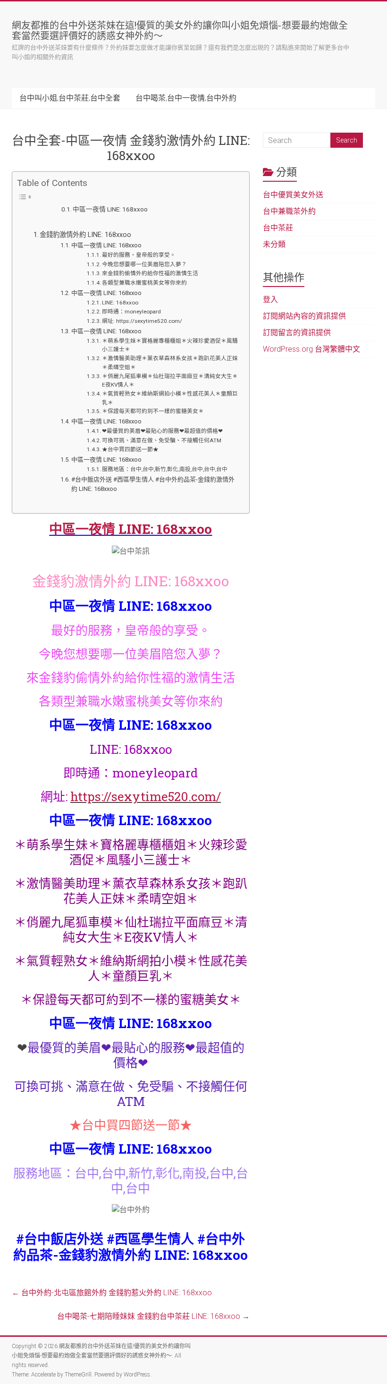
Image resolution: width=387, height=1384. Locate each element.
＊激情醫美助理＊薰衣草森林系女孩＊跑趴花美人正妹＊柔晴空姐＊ (170, 363)
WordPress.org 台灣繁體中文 (311, 349)
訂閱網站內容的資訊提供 (304, 316)
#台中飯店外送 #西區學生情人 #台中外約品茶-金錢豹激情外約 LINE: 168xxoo (153, 484)
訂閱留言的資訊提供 (297, 332)
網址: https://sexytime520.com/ (142, 321)
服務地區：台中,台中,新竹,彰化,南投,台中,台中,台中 (164, 469)
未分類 (274, 244)
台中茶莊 (278, 227)
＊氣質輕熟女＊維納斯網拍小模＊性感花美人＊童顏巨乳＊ (170, 398)
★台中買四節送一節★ (130, 449)
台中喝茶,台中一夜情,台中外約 (185, 97)
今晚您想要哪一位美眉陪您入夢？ (144, 264)
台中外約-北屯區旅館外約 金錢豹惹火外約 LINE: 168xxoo (112, 1292)
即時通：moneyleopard (131, 311)
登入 (270, 299)
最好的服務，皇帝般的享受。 (139, 255)
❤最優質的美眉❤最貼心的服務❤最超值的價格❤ (162, 431)
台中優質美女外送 (293, 194)
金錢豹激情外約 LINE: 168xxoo (85, 235)
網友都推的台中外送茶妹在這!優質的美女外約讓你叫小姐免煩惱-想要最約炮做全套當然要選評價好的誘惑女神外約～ (180, 30)
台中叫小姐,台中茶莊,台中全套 (69, 97)
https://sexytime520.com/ (145, 796)
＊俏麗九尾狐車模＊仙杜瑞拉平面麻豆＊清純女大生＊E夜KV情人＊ (170, 380)
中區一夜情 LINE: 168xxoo (110, 209)
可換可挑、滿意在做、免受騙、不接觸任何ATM (161, 440)
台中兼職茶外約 (289, 211)
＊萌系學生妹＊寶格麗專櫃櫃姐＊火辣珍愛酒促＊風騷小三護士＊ (170, 345)
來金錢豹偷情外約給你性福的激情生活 (150, 273)
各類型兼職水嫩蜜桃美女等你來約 (144, 282)
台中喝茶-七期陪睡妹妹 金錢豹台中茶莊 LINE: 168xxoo (153, 1316)
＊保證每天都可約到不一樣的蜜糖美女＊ (153, 411)
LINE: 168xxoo (120, 302)
